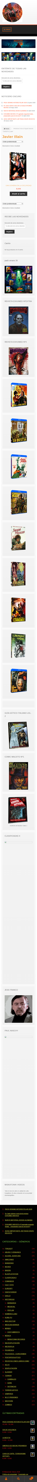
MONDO (8, 1328)
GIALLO (7, 1296)
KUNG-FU (8, 1317)
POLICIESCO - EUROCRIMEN (15, 1354)
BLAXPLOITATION (11, 1274)
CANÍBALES (11, 1379)
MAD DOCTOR (10, 1321)
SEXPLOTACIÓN (11, 1368)
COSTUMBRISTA (13, 1332)
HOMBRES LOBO (11, 1314)
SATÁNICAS (11, 1386)
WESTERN (9, 1401)
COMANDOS (9, 1281)
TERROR (8, 1375)
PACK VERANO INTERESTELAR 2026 (15, 102)
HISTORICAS (9, 1299)
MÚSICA (8, 1335)
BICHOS (8, 1267)
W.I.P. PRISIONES (11, 1397)
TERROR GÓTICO (11, 1390)
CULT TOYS (9, 1285)
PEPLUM (10, 1310)
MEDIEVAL (11, 1306)
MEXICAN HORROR (12, 1325)
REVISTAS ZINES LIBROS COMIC (17, 1361)
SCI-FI (7, 1365)
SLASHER (8, 1372)
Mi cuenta (6, 1479)
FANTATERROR (11, 1292)
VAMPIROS (9, 1394)
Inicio (7, 128)
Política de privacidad (9, 1474)
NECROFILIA (9, 1346)
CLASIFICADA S (10, 1277)
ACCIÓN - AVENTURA (13, 1256)
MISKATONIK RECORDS (16, 1339)
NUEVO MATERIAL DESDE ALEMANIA (15, 111)
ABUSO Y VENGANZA (13, 1252)
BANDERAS (9, 1263)
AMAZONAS (9, 1259)
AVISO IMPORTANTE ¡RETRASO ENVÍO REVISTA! (19, 119)
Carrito (28, 1477)
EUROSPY (9, 1288)
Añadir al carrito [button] (18, 194)
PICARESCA (9, 1350)
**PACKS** (9, 1248)
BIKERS (8, 1270)
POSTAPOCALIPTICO (12, 1357)
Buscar (18, 1479)
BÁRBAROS (11, 1303)
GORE (9, 1383)
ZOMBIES (8, 1404)
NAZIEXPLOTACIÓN (12, 1343)
